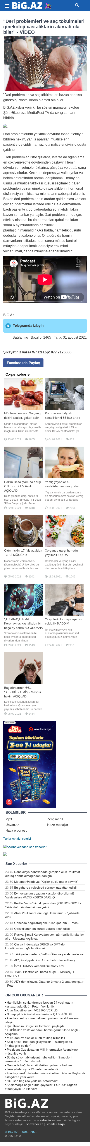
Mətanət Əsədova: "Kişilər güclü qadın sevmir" (46, 881)
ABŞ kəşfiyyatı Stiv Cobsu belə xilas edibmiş (44, 960)
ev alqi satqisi (21, 838)
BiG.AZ (9, 107)
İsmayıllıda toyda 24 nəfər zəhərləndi (32, 1069)
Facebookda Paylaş (23, 363)
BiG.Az (8, 315)
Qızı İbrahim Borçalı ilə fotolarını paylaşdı (35, 1026)
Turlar (7, 838)
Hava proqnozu (16, 830)
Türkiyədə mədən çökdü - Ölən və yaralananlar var (49, 954)
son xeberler (42, 1120)
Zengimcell (55, 819)
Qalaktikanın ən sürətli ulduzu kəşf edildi (42, 928)
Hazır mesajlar (57, 825)
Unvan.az (12, 825)
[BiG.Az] (32, 5)
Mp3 (8, 819)
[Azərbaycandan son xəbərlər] (25, 846)
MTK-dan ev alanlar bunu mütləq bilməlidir (36, 1038)
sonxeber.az (34, 1124)
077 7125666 (61, 352)
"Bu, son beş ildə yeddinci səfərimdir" (32, 1081)
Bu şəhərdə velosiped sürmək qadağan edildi (45, 887)
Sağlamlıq (20, 337)
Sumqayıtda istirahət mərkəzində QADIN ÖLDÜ (39, 1014)
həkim (20, 139)
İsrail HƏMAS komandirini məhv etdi (39, 966)
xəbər (20, 107)
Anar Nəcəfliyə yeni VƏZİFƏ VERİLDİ (32, 1010)
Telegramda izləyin (28, 325)
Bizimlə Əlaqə (55, 1124)
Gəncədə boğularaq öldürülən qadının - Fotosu (46, 923)
